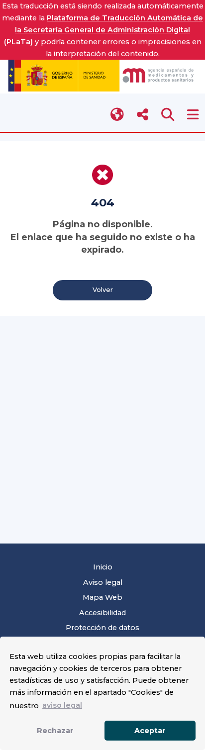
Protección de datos (102, 627)
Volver (103, 289)
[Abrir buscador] (168, 114)
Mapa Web (102, 597)
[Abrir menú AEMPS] (193, 114)
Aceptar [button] (150, 730)
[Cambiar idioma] (117, 114)
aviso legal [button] (62, 705)
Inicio (102, 566)
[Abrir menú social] (142, 114)
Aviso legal (102, 582)
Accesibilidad (102, 612)
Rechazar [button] (55, 730)
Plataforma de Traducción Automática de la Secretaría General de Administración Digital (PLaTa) (104, 29)
